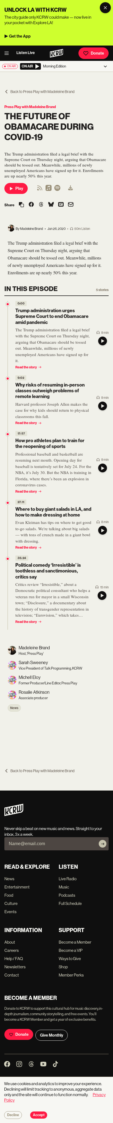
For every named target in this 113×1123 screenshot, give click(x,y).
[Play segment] (102, 341)
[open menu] (8, 53)
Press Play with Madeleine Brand (30, 107)
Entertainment (17, 887)
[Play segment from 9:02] (8, 378)
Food (8, 895)
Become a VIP (71, 950)
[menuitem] (70, 188)
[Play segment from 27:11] (8, 503)
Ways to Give (70, 958)
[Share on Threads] (41, 205)
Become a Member (75, 942)
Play (19, 188)
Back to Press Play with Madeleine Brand (42, 91)
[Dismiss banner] (105, 7)
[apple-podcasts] (48, 189)
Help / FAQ (13, 958)
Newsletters (15, 966)
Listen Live (25, 52)
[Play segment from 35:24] (8, 559)
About (9, 942)
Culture (11, 903)
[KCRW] (13, 814)
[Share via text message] (61, 205)
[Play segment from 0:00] (8, 304)
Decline (13, 1115)
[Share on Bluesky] (51, 205)
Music (64, 887)
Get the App (20, 36)
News (14, 708)
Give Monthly (51, 1035)
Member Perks (71, 975)
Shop (63, 966)
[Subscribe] (102, 844)
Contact (11, 975)
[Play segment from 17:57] (8, 434)
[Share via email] (71, 205)
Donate (97, 53)
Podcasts (67, 895)
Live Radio (68, 878)
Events (10, 911)
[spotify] (57, 189)
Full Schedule (70, 903)
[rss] (39, 189)
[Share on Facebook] (31, 205)
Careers (11, 950)
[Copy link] (21, 205)
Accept (38, 1115)
